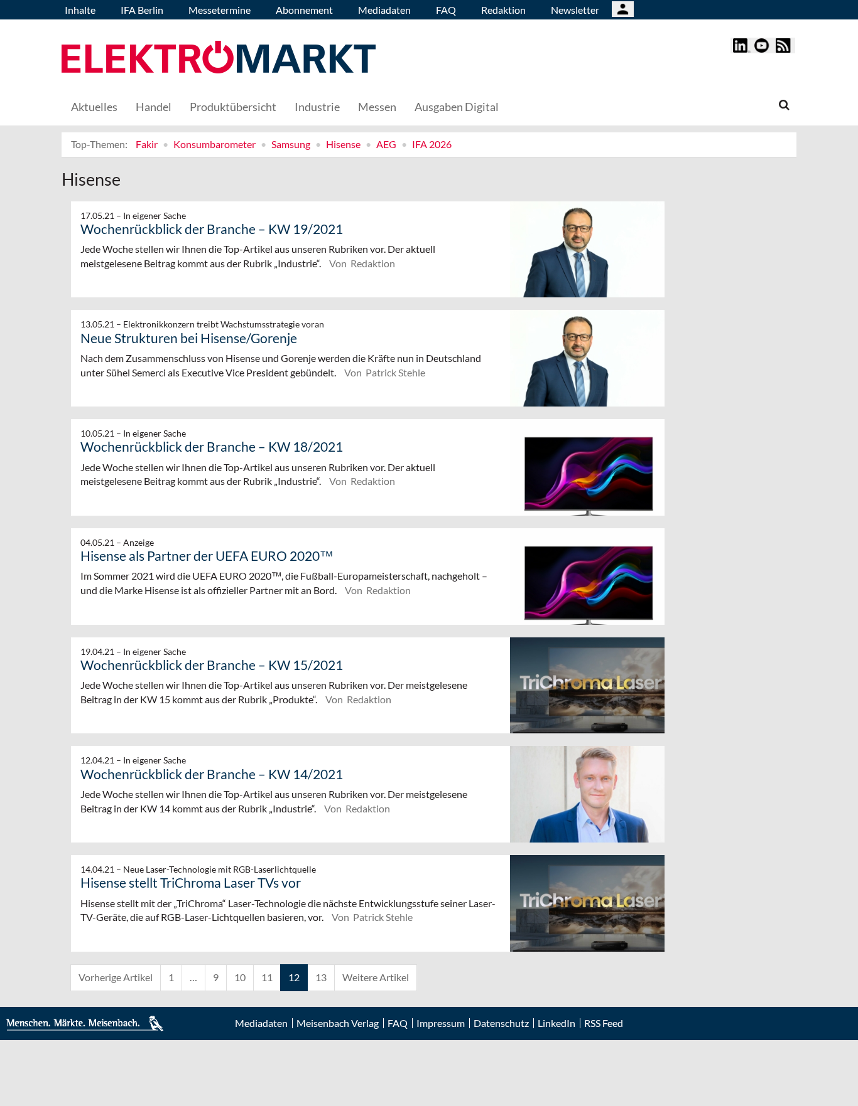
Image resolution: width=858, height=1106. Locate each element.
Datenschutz (501, 1023)
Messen (377, 107)
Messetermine (219, 10)
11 (267, 977)
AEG (386, 144)
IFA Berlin (142, 10)
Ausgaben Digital (457, 107)
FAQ (446, 10)
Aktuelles (94, 107)
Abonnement (304, 10)
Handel (153, 107)
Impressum (440, 1023)
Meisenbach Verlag (337, 1023)
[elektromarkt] (219, 58)
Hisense (343, 144)
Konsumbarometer (214, 144)
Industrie (317, 107)
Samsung (290, 144)
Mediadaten (384, 10)
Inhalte (80, 10)
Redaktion (503, 10)
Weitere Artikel (375, 977)
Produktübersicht (233, 107)
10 (240, 977)
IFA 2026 (432, 144)
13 (321, 977)
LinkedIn (556, 1023)
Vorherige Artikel (116, 977)
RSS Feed (603, 1023)
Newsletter (575, 10)
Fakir (147, 144)
